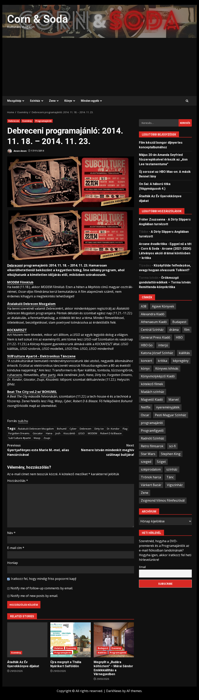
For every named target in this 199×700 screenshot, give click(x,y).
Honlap (12, 563)
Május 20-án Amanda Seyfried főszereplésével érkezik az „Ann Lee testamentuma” (163, 159)
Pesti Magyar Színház (170, 415)
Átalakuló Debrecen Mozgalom (31, 304)
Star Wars (148, 454)
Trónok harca (151, 477)
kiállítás (184, 353)
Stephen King (171, 454)
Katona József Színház (157, 353)
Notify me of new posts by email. (34, 596)
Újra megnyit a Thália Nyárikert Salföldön (70, 639)
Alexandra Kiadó (152, 314)
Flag (125, 428)
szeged (146, 461)
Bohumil (61, 428)
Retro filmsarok (152, 446)
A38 (143, 306)
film (186, 329)
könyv (145, 368)
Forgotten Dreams (19, 433)
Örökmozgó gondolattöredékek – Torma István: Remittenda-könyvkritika (165, 282)
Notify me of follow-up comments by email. (41, 588)
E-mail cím (15, 548)
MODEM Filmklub (20, 282)
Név (11, 533)
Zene (52, 100)
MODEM (92, 433)
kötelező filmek (152, 384)
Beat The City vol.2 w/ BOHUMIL (32, 392)
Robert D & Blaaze (111, 433)
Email (142, 567)
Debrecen (13, 121)
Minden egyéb (90, 100)
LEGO (81, 433)
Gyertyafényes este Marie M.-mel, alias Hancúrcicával (38, 450)
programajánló (152, 423)
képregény (181, 361)
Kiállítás (102, 652)
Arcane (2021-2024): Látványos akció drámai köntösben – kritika (165, 253)
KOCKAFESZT (17, 330)
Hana (49, 433)
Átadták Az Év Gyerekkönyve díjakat (27, 639)
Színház (35, 100)
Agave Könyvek (163, 306)
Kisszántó (69, 433)
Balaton (58, 648)
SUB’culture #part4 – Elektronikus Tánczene (41, 356)
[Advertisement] (99, 67)
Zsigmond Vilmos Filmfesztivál (163, 500)
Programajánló (43, 121)
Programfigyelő (152, 430)
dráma (174, 329)
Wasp (37, 438)
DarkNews (113, 691)
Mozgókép (14, 100)
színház (171, 469)
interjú (163, 345)
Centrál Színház (152, 329)
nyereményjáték (168, 407)
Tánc (170, 477)
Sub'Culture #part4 (19, 438)
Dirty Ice (99, 428)
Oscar (145, 415)
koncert (146, 361)
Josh (57, 433)
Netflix (145, 407)
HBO (179, 337)
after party (48, 375)
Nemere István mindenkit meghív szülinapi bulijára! (107, 450)
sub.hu (23, 421)
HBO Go (147, 345)
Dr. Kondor (113, 428)
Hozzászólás (17, 481)
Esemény (27, 121)
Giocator (38, 433)
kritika (162, 361)
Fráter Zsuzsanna (152, 219)
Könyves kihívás (166, 368)
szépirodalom (151, 469)
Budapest (103, 648)
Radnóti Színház (152, 438)
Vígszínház (175, 485)
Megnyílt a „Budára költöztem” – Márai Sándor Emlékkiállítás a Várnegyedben (114, 639)
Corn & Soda (37, 19)
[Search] (187, 101)
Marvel (173, 399)
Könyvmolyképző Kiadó (158, 376)
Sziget (161, 461)
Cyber (73, 428)
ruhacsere (14, 375)
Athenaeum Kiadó (154, 322)
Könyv (68, 100)
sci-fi (172, 446)
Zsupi (47, 438)
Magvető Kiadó (152, 399)
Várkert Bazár (151, 485)
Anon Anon (20, 150)
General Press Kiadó (155, 337)
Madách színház (152, 392)
